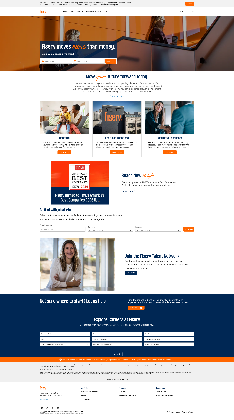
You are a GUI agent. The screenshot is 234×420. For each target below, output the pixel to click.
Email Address (46, 225)
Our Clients (85, 399)
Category (91, 227)
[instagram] (58, 408)
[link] (131, 273)
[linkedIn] (42, 408)
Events (107, 11)
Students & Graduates (127, 395)
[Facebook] (52, 408)
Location (139, 227)
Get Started (134, 308)
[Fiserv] (43, 11)
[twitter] (47, 408)
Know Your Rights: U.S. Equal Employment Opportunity (57, 369)
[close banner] (193, 360)
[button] (117, 354)
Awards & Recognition (89, 391)
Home (65, 11)
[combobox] (56, 61)
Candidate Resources (164, 395)
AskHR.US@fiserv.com (151, 372)
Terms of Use (187, 412)
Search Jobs (161, 391)
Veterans (80, 11)
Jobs (72, 11)
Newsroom (85, 395)
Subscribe (189, 229)
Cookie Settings (107, 4)
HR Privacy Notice (164, 360)
